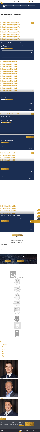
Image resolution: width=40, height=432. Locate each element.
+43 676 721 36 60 (3, 417)
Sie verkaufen (20, 261)
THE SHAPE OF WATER (6, 116)
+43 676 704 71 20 (3, 398)
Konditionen (20, 430)
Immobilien (12, 1)
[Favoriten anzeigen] (36, 5)
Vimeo (20, 425)
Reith (2, 355)
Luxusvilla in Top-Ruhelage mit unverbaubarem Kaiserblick (11, 215)
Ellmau (2, 351)
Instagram (21, 425)
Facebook (23, 425)
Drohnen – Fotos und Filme (5, 344)
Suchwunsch (8, 261)
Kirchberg (3, 353)
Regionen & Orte (24, 1)
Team (2, 342)
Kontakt (27, 1)
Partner (2, 346)
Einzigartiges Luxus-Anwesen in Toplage (8, 93)
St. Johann (3, 356)
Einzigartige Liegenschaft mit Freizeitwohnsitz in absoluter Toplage (13, 136)
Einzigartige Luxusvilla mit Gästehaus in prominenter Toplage (12, 42)
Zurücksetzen (4, 7)
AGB (33, 430)
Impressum (23, 430)
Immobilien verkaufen (29, 425)
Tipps (2, 348)
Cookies (31, 430)
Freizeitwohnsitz (3, 349)
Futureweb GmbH (3, 430)
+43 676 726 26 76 (15, 424)
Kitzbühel (3, 354)
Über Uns (19, 1)
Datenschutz (27, 430)
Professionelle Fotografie (5, 343)
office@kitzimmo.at (12, 427)
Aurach (2, 350)
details (9, 48)
